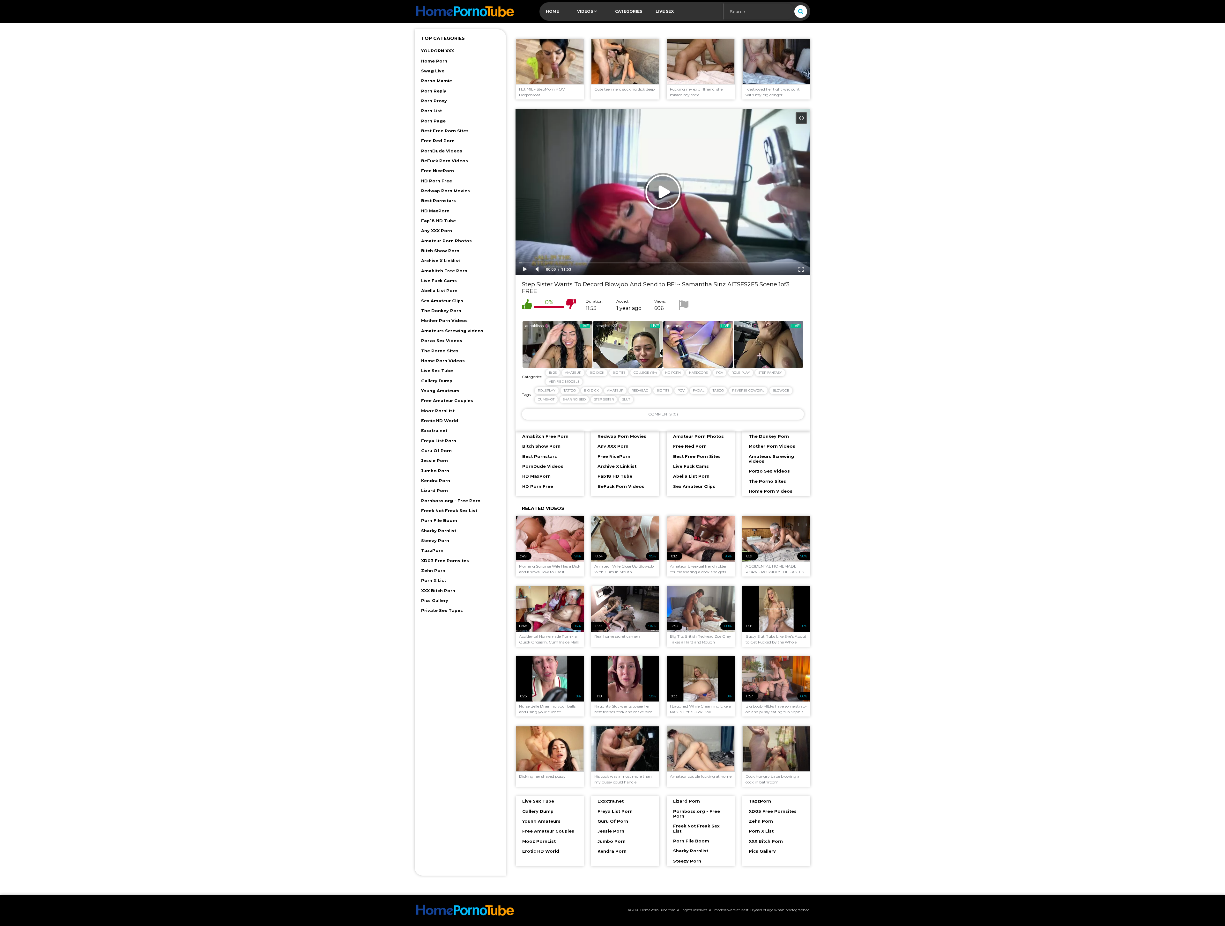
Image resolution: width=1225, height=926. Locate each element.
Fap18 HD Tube (438, 220)
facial (698, 390)
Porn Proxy (434, 101)
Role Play (740, 373)
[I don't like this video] (571, 305)
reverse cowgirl (748, 390)
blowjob (781, 390)
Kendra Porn (435, 480)
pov (681, 390)
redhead (640, 390)
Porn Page (433, 121)
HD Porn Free (436, 181)
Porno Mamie (436, 80)
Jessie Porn (434, 460)
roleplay (546, 390)
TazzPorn (432, 550)
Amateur (573, 373)
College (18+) (645, 373)
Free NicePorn (437, 170)
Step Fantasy (770, 373)
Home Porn (434, 61)
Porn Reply (433, 91)
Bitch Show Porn (440, 250)
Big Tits (618, 373)
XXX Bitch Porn (438, 590)
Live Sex (665, 11)
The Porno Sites (439, 351)
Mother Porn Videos (444, 320)
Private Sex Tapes (442, 610)
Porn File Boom (439, 520)
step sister (604, 399)
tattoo (570, 390)
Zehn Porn (433, 570)
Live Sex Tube (437, 370)
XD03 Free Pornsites (445, 560)
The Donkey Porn (441, 310)
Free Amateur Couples (447, 400)
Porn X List (433, 580)
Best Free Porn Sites (445, 131)
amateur (615, 390)
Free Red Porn (438, 140)
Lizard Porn (434, 490)
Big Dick (597, 373)
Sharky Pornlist (438, 530)
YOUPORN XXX (437, 50)
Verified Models (564, 381)
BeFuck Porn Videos (444, 160)
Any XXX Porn (436, 230)
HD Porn (673, 373)
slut (626, 399)
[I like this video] (527, 305)
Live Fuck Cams (439, 280)
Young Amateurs (440, 390)
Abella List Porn (439, 290)
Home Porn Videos (443, 360)
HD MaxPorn (435, 211)
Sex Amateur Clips (442, 300)
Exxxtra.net (434, 430)
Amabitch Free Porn (444, 270)
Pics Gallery (434, 600)
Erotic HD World (439, 420)
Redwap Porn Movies (445, 190)
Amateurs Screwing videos (452, 330)
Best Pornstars (438, 200)
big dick (591, 390)
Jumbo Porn (435, 470)
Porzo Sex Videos (441, 340)
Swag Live (432, 71)
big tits (663, 390)
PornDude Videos (441, 151)
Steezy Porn (435, 540)
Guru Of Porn (436, 450)
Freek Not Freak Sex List (449, 510)
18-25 (553, 373)
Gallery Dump (436, 380)
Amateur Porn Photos (446, 241)
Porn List (431, 110)
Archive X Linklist (440, 260)
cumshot (546, 399)
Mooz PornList (438, 410)
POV (719, 373)
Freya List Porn (438, 440)
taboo (718, 390)
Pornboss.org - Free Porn (450, 500)
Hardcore (698, 373)
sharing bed (574, 399)
